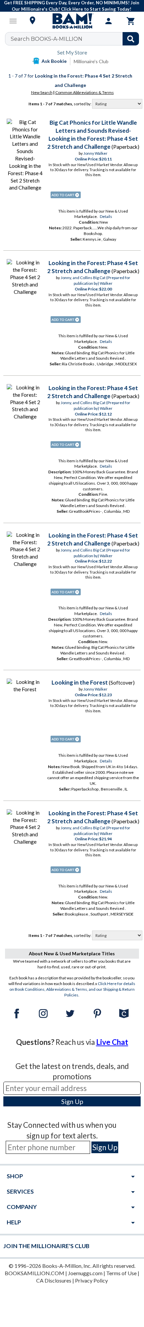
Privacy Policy (91, 1280)
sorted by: (83, 103)
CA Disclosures (53, 1280)
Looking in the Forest (80, 682)
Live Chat (112, 1042)
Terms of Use (121, 1273)
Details (106, 216)
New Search (42, 92)
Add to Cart (65, 195)
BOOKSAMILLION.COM (34, 1273)
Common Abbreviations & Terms (84, 92)
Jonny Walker (95, 153)
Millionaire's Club (91, 61)
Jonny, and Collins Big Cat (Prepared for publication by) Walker (95, 280)
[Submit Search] (131, 38)
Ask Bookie (54, 61)
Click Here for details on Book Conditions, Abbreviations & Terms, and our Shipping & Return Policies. (72, 989)
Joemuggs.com (85, 1273)
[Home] (72, 21)
